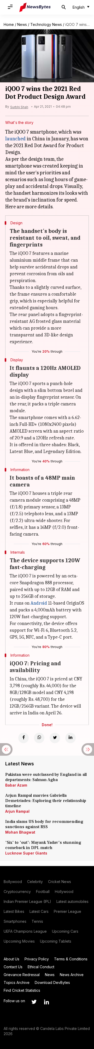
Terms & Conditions (70, 959)
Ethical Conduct (41, 967)
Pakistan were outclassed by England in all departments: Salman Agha (46, 777)
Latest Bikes (14, 911)
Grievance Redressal (22, 974)
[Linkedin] (70, 738)
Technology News (46, 24)
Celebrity (35, 881)
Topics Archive (17, 982)
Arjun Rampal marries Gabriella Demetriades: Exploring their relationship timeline (45, 801)
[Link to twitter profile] (34, 1002)
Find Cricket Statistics (22, 990)
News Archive (72, 974)
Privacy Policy (37, 959)
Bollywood (13, 881)
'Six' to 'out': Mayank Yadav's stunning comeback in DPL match (43, 845)
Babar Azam (16, 785)
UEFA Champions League (25, 931)
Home (9, 24)
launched (15, 139)
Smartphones (15, 921)
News (22, 24)
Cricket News (59, 881)
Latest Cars (39, 911)
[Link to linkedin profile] (46, 1002)
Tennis (37, 921)
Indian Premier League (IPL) (27, 901)
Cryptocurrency (17, 891)
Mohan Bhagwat (20, 832)
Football (43, 891)
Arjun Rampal (17, 811)
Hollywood (64, 891)
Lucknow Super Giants (26, 853)
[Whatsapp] (39, 738)
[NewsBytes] (35, 7)
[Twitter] (55, 738)
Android (39, 603)
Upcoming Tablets (55, 941)
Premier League (67, 911)
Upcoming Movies (19, 941)
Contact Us (13, 967)
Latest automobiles (72, 901)
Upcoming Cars (65, 931)
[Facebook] (23, 738)
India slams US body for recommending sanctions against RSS (44, 824)
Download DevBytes (52, 982)
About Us (11, 959)
